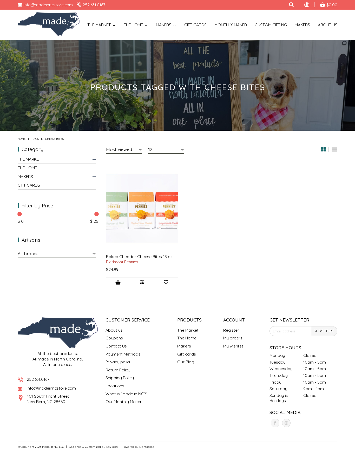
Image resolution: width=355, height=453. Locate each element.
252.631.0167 (38, 379)
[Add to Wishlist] (166, 283)
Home (21, 139)
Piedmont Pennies (122, 261)
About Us (327, 24)
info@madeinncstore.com (51, 388)
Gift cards (195, 24)
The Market (29, 158)
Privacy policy (119, 361)
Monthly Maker (230, 24)
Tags (35, 139)
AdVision (112, 447)
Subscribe (324, 331)
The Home (27, 167)
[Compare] (142, 283)
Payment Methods (123, 354)
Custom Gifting (271, 24)
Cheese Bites (54, 139)
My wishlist (233, 346)
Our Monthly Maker (124, 401)
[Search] (291, 4)
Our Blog (185, 361)
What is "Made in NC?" (126, 393)
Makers (302, 24)
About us (114, 330)
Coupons (114, 337)
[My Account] (306, 5)
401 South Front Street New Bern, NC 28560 (48, 398)
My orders (232, 337)
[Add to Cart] (118, 283)
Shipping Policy (120, 377)
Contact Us (116, 346)
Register (231, 330)
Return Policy (118, 369)
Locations (115, 385)
